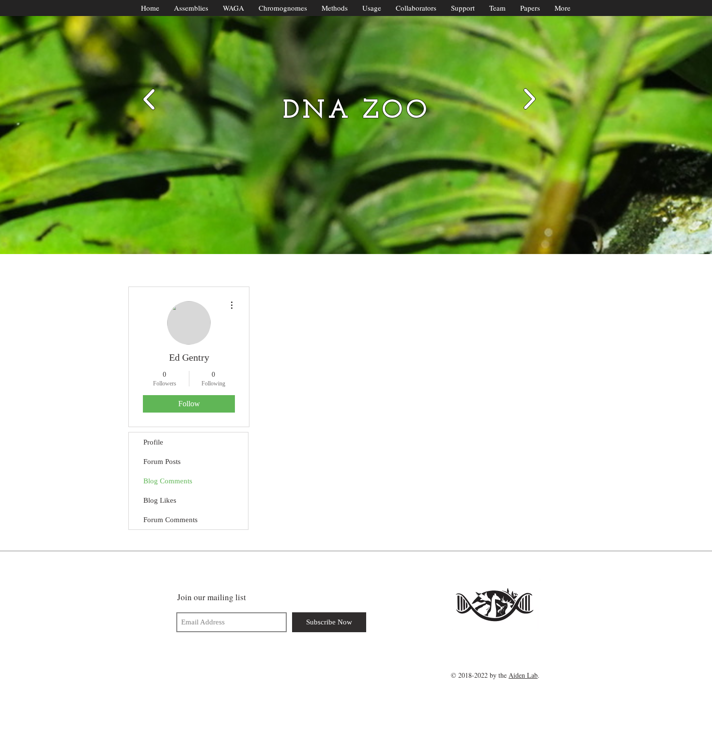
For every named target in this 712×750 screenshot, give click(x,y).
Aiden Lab (523, 675)
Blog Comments (167, 481)
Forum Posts (162, 461)
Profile (153, 442)
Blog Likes (159, 500)
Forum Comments (170, 520)
